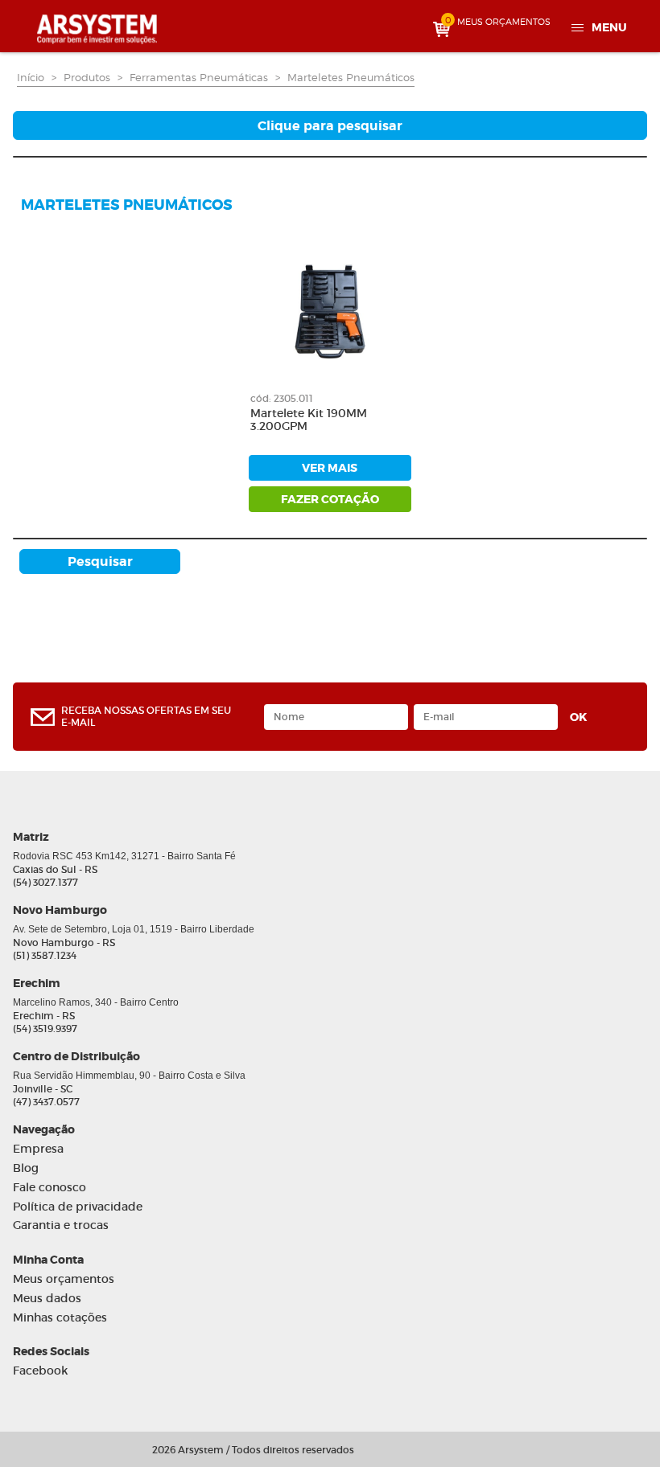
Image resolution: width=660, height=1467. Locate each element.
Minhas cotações (60, 1318)
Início (30, 77)
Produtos (87, 77)
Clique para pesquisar (330, 125)
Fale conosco (49, 1187)
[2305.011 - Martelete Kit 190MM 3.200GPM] (330, 311)
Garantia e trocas (61, 1225)
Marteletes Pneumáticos (351, 77)
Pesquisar (100, 561)
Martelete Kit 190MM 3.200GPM (308, 420)
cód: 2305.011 (281, 398)
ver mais (329, 468)
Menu (609, 27)
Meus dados (47, 1298)
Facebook (40, 1371)
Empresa (38, 1149)
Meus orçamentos (63, 1279)
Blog (26, 1168)
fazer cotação (330, 499)
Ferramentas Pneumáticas (199, 77)
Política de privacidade (77, 1207)
